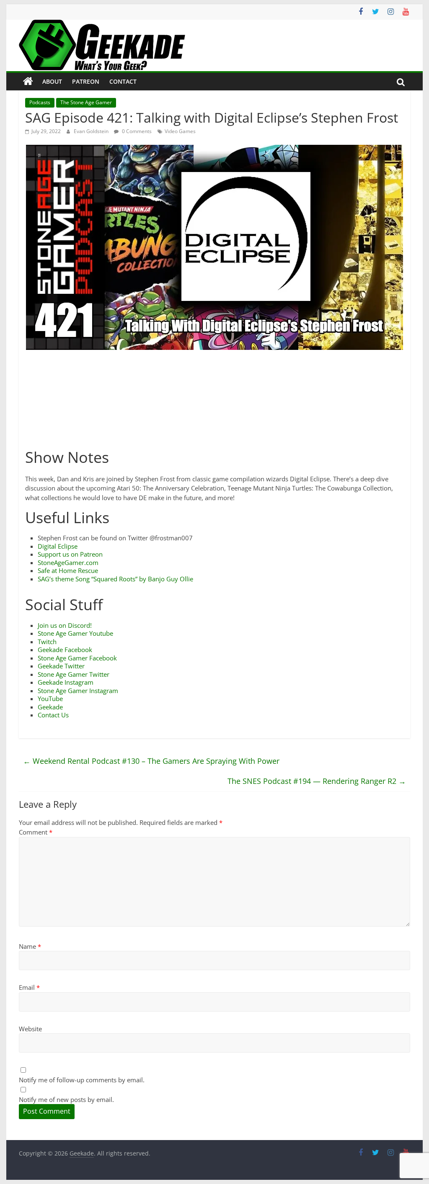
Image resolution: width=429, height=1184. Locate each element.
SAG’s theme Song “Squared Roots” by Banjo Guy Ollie (115, 579)
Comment (35, 832)
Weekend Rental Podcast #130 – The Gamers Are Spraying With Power (151, 761)
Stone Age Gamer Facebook (77, 658)
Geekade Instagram (65, 682)
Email (29, 987)
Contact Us (53, 715)
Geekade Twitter (61, 666)
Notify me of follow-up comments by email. (82, 1080)
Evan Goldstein (92, 131)
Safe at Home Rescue (68, 570)
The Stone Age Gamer (86, 102)
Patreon (85, 81)
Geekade (50, 707)
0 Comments (136, 131)
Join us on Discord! (65, 625)
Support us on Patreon (70, 554)
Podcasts (39, 102)
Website (30, 1029)
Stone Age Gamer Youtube (75, 633)
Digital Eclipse (58, 546)
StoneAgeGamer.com (68, 562)
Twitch (47, 641)
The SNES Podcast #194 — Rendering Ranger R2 (316, 781)
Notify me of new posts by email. (66, 1099)
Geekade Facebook (65, 649)
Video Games (180, 131)
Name (30, 946)
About (52, 81)
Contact (123, 81)
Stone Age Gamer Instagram (78, 690)
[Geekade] (28, 81)
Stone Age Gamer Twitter (73, 674)
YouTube (50, 698)
